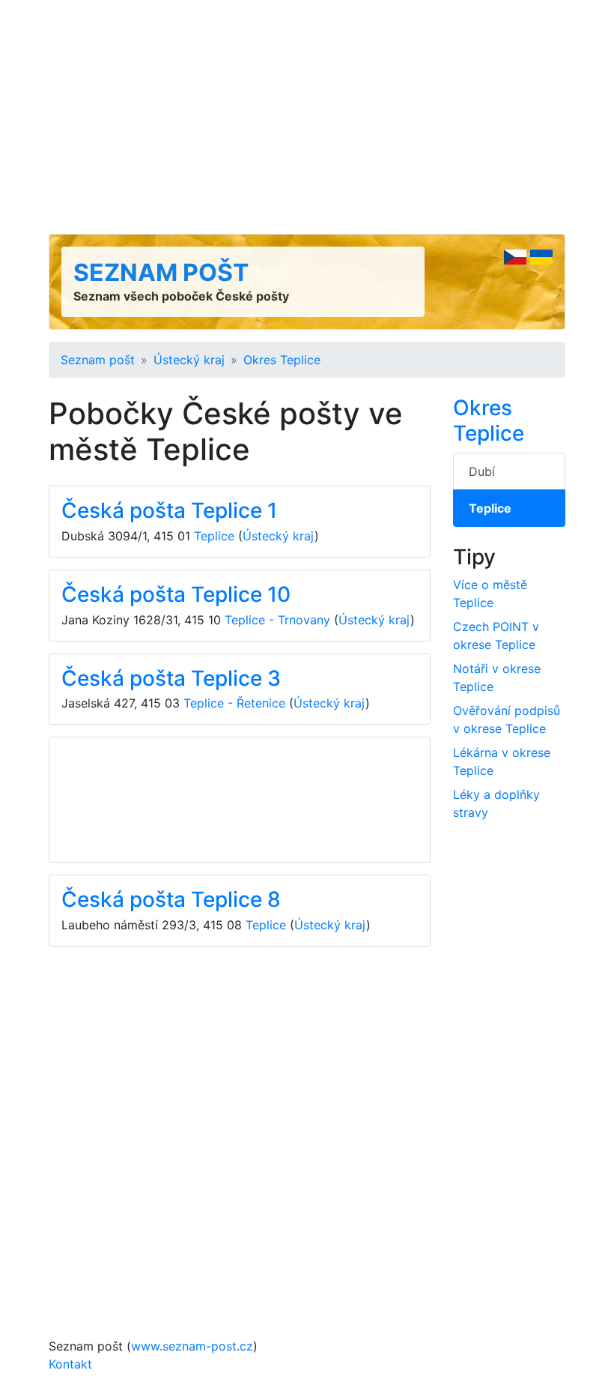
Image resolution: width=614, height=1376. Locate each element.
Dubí (482, 471)
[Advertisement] (307, 117)
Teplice (214, 535)
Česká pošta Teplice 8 (171, 899)
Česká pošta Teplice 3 (171, 678)
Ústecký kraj (189, 359)
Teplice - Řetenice (234, 702)
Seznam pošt (161, 272)
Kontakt (70, 1364)
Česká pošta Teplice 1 (169, 510)
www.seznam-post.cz (192, 1346)
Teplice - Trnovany (277, 619)
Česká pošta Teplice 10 (176, 594)
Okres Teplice (281, 359)
